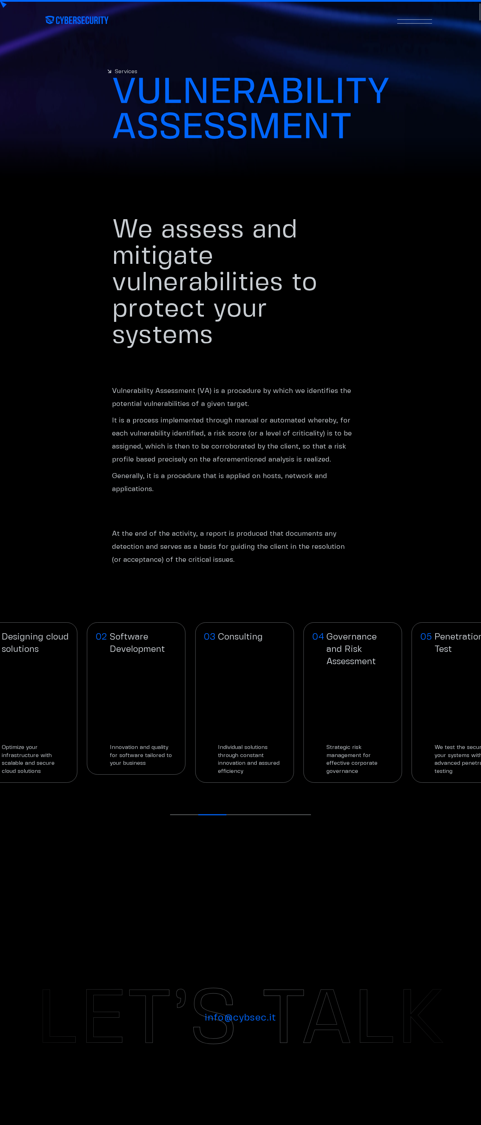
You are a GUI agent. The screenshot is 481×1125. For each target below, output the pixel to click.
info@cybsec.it (240, 1018)
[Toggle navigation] (415, 19)
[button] (184, 814)
